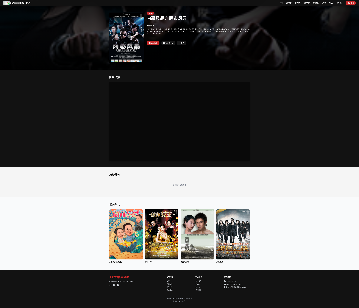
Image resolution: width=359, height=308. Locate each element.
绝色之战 (219, 262)
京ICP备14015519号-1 (179, 301)
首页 (281, 3)
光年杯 (324, 3)
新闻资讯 (316, 3)
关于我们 (340, 3)
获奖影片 (298, 3)
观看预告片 (169, 43)
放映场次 (154, 43)
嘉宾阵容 (307, 3)
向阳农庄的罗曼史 (116, 262)
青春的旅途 (185, 262)
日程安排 (289, 3)
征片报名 (351, 3)
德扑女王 (148, 262)
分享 (182, 43)
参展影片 (170, 287)
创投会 (331, 3)
